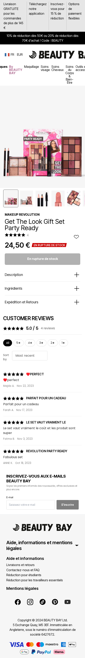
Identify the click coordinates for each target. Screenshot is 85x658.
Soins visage (45, 68)
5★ (18, 343)
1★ (63, 343)
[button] (10, 198)
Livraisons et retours (20, 565)
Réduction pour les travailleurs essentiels (34, 580)
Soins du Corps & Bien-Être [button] (69, 74)
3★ (41, 343)
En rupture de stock (42, 259)
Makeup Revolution (22, 214)
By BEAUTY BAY (15, 70)
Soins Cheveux (57, 68)
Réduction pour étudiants (23, 575)
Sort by (6, 357)
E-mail (9, 497)
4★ (30, 343)
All (7, 343)
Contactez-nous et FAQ (23, 570)
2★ (53, 343)
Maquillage (31, 66)
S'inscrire (67, 504)
